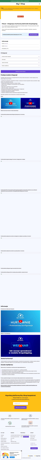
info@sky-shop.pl (33, 444)
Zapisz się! (12, 457)
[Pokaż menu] (39, 4)
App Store (31, 455)
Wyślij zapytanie (34, 448)
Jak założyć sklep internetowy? (15, 435)
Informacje (3, 59)
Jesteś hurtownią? (5, 62)
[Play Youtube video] (10, 103)
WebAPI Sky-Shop (13, 441)
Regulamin (2, 444)
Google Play (38, 455)
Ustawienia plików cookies (5, 449)
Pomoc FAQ (12, 438)
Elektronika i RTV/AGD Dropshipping (25, 8)
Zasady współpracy (5, 65)
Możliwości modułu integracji (20, 71)
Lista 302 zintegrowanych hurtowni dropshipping (11, 8)
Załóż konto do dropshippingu (20, 407)
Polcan (3, 25)
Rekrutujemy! (26, 436)
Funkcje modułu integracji (6, 56)
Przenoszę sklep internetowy (15, 436)
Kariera (21, 436)
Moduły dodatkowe (4, 438)
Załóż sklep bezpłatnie (33, 34)
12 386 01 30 (32, 443)
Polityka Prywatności (4, 446)
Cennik (2, 436)
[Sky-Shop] (20, 4)
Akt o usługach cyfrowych (5, 447)
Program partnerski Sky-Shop (24, 435)
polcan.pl (6, 43)
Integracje (2, 435)
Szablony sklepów (3, 441)
